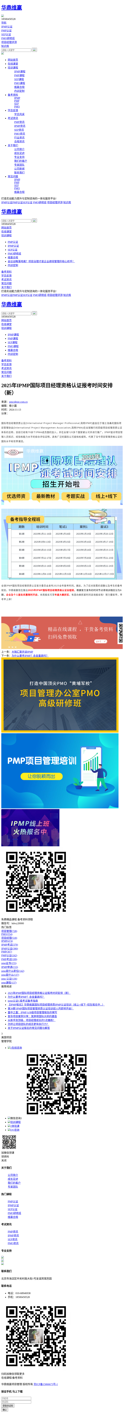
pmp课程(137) (8, 982)
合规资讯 (19, 141)
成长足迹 (19, 153)
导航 (3, 22)
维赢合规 (19, 87)
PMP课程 (19, 75)
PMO (17, 106)
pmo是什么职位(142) (12, 971)
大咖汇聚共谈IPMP (22, 651)
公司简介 (19, 149)
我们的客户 (20, 161)
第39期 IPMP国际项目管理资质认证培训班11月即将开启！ (41, 1008)
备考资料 (13, 94)
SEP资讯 (19, 129)
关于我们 (13, 145)
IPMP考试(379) (9, 944)
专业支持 (19, 157)
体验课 (14, 1126)
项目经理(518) (9, 938)
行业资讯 (19, 137)
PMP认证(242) (9, 955)
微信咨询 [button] (16, 1118)
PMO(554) (6, 934)
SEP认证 (6, 34)
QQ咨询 (14, 1130)
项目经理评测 (9, 42)
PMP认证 (6, 30)
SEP (16, 103)
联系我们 (19, 172)
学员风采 (19, 114)
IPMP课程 (19, 71)
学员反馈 (13, 110)
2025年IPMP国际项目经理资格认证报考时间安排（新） (39, 993)
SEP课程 (19, 79)
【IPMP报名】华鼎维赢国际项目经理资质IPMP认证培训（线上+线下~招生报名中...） (56, 1004)
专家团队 (19, 164)
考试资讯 (13, 118)
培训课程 (13, 67)
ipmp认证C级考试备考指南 (23, 1000)
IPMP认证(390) (9, 948)
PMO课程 (19, 83)
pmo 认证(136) (9, 978)
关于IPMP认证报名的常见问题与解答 (29, 1028)
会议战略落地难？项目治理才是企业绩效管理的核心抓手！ (41, 261)
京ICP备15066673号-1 (46, 1384)
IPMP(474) (7, 941)
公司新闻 (19, 168)
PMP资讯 (19, 122)
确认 (5, 1410)
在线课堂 (13, 63)
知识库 (5, 46)
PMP (16, 100)
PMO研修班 (8, 38)
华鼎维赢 (11, 8)
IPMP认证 (6, 26)
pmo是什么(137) (10, 974)
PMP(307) (6, 951)
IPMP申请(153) (9, 967)
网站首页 (13, 59)
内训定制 (19, 91)
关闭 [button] (3, 1160)
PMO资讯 (19, 133)
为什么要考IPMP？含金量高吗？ (30, 655)
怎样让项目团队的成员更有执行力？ (28, 1024)
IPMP (17, 98)
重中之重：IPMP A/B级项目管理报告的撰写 (32, 1012)
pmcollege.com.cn (18, 401)
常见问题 (13, 176)
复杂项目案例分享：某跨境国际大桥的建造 (32, 1016)
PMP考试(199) (9, 959)
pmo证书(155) (8, 963)
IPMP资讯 (19, 126)
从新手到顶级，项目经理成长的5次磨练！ (32, 1020)
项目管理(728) (9, 931)
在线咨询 (16, 1047)
